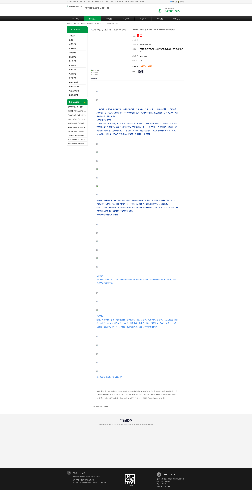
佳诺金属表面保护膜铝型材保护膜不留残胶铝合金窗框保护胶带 (77, 123)
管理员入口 (96, 482)
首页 (75, 23)
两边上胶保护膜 (74, 91)
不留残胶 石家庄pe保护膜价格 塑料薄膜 (77, 111)
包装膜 (71, 40)
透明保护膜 (72, 57)
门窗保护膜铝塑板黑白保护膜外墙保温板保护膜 (77, 135)
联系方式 (176, 19)
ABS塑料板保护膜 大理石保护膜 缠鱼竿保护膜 (77, 139)
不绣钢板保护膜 (74, 86)
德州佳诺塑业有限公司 (79, 480)
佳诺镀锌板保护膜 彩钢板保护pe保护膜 (77, 127)
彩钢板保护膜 (73, 82)
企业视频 (109, 19)
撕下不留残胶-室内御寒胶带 (76, 107)
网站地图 (103, 482)
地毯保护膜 (72, 44)
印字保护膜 (72, 78)
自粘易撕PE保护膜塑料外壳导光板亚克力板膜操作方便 (77, 115)
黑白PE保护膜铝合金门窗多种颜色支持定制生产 (77, 119)
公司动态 (143, 19)
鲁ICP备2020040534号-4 (93, 476)
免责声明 (90, 482)
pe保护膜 (72, 36)
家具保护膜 (72, 48)
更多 (85, 102)
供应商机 (92, 19)
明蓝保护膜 (72, 69)
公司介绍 (126, 19)
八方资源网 (83, 482)
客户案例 (160, 19)
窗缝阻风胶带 (73, 95)
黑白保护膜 (72, 61)
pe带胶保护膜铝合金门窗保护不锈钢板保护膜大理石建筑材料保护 (77, 143)
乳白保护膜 (72, 65)
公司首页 (75, 19)
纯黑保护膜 (72, 74)
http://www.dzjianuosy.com (100, 406)
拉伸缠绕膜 (72, 52)
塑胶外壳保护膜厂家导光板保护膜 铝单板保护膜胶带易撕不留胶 (77, 131)
